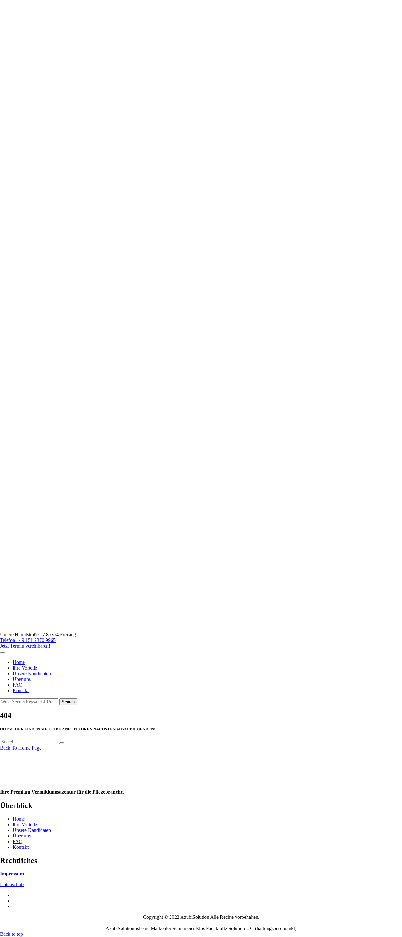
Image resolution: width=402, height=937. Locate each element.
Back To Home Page (20, 748)
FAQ (18, 684)
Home (19, 662)
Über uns (22, 679)
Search (68, 701)
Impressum (12, 873)
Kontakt (21, 690)
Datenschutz (12, 884)
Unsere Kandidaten (32, 673)
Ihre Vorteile (25, 667)
